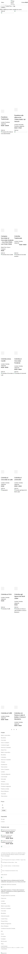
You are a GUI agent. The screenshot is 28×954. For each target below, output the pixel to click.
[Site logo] (14, 2)
